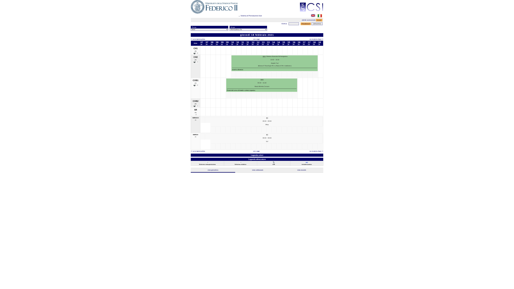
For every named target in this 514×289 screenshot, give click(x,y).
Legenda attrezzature (257, 159)
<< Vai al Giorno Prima (198, 39)
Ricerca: (284, 24)
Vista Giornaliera (213, 170)
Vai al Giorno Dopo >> (316, 39)
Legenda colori (257, 155)
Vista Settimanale (257, 170)
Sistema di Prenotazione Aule (251, 16)
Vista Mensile (301, 170)
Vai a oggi (256, 39)
